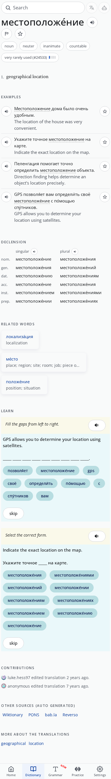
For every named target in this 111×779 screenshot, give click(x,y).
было (68, 108)
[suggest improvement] (6, 33)
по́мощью (64, 201)
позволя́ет (34, 194)
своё (85, 194)
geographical (13, 743)
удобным (24, 115)
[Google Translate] (91, 7)
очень (81, 108)
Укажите (23, 139)
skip (13, 513)
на (88, 139)
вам (50, 194)
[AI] (104, 7)
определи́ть (67, 194)
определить (26, 170)
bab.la (51, 714)
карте (20, 145)
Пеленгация (26, 163)
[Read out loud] (92, 22)
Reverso (70, 714)
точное (40, 139)
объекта (85, 170)
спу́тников (25, 207)
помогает (49, 163)
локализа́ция (19, 336)
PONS (33, 714)
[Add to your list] (20, 33)
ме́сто (12, 359)
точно (66, 163)
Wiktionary (13, 714)
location (36, 743)
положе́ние (18, 381)
